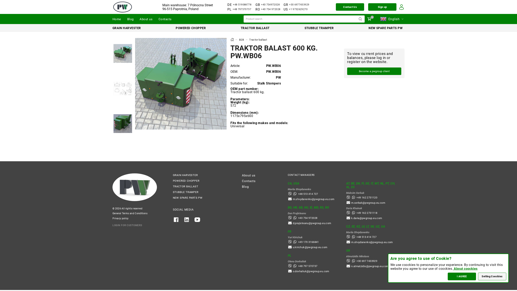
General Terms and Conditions (129, 213)
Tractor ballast (255, 28)
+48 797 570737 (307, 266)
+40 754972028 (270, 4)
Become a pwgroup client (374, 71)
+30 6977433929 (299, 4)
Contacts (165, 19)
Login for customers (127, 225)
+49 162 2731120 (366, 197)
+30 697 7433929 (366, 261)
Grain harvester (126, 28)
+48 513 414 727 (308, 193)
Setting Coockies (492, 276)
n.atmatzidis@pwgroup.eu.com (370, 266)
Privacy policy (120, 218)
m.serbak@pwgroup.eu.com (368, 202)
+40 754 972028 (270, 9)
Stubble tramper (319, 28)
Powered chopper (191, 28)
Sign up (382, 6)
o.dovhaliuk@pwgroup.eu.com (311, 271)
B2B (241, 39)
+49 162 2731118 (366, 212)
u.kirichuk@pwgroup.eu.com (310, 247)
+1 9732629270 (298, 9)
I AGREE (462, 276)
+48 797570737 (242, 9)
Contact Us (350, 6)
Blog (130, 19)
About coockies (465, 269)
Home (116, 19)
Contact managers (301, 175)
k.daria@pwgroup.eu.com (366, 218)
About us (146, 19)
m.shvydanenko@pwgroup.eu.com (313, 199)
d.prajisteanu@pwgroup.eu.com (312, 223)
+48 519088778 (242, 4)
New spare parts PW (385, 28)
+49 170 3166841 (308, 242)
